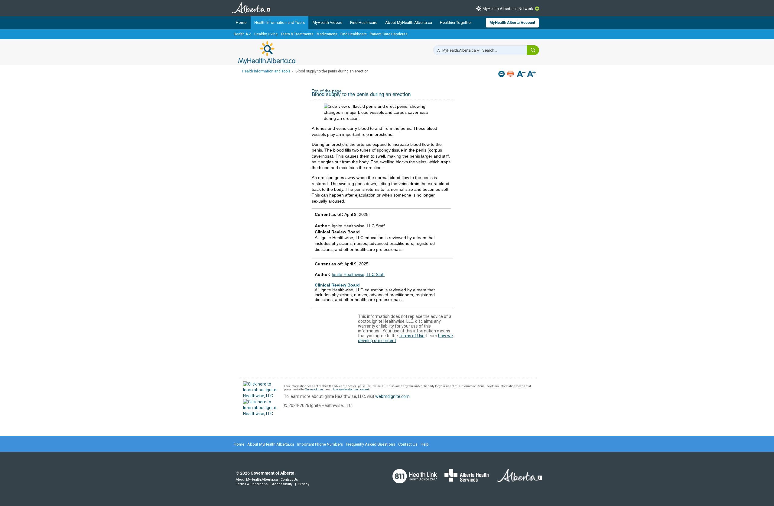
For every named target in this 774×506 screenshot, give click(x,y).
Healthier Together (456, 22)
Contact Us (408, 444)
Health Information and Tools (279, 22)
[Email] (502, 74)
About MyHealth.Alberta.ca (408, 22)
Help (425, 444)
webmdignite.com (392, 396)
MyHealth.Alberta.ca (266, 53)
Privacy (303, 484)
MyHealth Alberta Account (512, 22)
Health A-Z (242, 34)
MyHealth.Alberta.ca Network (508, 8)
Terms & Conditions (252, 484)
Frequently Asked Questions (370, 444)
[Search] (533, 50)
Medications (327, 34)
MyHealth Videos (327, 22)
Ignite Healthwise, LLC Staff (358, 274)
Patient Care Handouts (389, 34)
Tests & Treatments (297, 34)
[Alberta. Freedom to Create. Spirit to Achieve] (516, 479)
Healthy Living (266, 34)
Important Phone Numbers (320, 444)
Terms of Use (411, 335)
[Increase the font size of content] (531, 74)
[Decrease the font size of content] (521, 74)
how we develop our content (351, 389)
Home (241, 22)
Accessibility (282, 484)
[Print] (511, 74)
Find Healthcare (363, 22)
